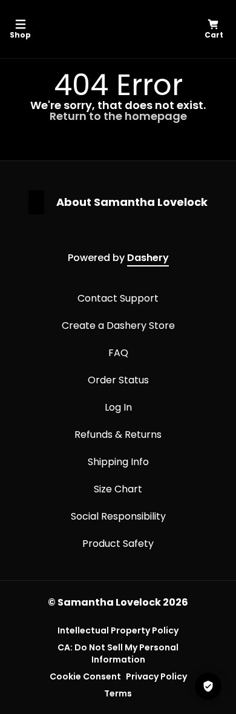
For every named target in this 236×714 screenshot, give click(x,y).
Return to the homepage (118, 116)
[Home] (116, 29)
